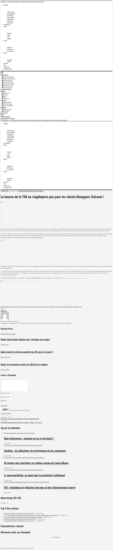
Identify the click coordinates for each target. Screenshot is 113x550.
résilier (51, 307)
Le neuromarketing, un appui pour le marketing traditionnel (34, 475)
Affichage (9, 38)
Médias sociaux (10, 49)
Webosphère (9, 47)
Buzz (5, 65)
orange (46, 307)
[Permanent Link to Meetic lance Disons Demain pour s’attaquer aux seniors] (8, 334)
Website (3, 401)
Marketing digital (10, 19)
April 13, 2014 (5, 370)
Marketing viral (10, 21)
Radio (8, 37)
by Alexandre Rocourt (13, 191)
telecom (63, 307)
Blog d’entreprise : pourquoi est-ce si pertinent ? (29, 438)
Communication (7, 24)
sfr (54, 307)
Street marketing (10, 17)
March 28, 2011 (5, 357)
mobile (38, 307)
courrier (18, 307)
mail (34, 307)
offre (42, 307)
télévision (76, 307)
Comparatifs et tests (8, 68)
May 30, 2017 (5, 345)
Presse (8, 35)
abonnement (5, 307)
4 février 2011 (4, 191)
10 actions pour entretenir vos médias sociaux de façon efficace (36, 463)
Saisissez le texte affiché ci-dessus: (19, 410)
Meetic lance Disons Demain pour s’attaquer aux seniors (25, 339)
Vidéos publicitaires (11, 13)
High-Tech (6, 63)
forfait (23, 307)
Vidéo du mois (7, 67)
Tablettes (9, 61)
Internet (5, 40)
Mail (5, 397)
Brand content (10, 22)
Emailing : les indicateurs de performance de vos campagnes (35, 450)
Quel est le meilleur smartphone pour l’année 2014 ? (20, 519)
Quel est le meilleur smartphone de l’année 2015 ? (19, 513)
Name (5, 393)
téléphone (70, 307)
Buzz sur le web (10, 51)
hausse (30, 307)
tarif (59, 307)
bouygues (12, 307)
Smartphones (10, 59)
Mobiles (5, 53)
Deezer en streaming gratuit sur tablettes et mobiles (24, 364)
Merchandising (10, 15)
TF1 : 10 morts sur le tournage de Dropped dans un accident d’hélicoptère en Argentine (31, 515)
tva (80, 307)
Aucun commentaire (24, 191)
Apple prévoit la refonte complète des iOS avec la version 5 (27, 351)
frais (26, 307)
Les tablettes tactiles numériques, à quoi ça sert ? (19, 521)
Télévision (9, 33)
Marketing (6, 5)
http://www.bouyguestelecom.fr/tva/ (75, 278)
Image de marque (10, 12)
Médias (5, 26)
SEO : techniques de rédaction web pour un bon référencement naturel (39, 487)
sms (57, 307)
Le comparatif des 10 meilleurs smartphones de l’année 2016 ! (23, 517)
